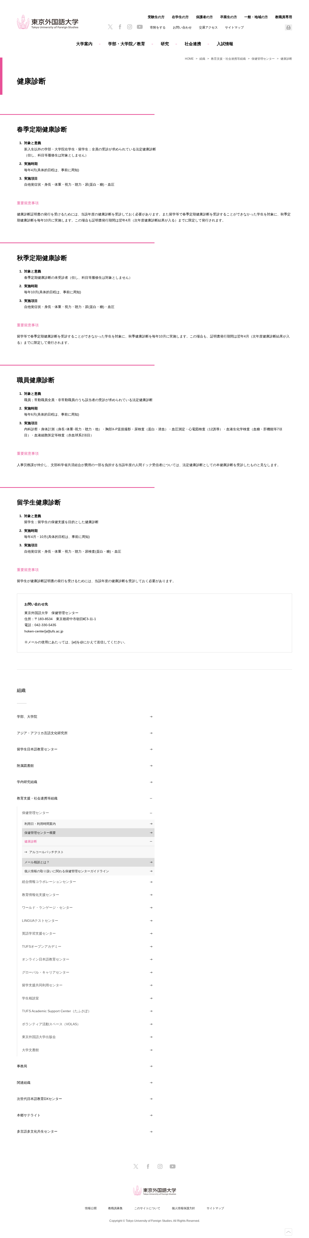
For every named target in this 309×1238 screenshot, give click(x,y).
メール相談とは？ (36, 862)
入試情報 (225, 44)
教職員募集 (115, 1208)
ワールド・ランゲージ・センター (47, 907)
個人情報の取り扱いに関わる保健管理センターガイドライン (66, 871)
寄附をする (158, 27)
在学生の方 (180, 17)
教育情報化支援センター (40, 895)
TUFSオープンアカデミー (41, 946)
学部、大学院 (27, 716)
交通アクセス (208, 27)
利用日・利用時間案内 (40, 824)
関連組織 (23, 1082)
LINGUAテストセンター (40, 921)
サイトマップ (234, 27)
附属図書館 (25, 766)
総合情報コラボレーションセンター (49, 882)
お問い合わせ (182, 27)
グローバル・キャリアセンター (45, 972)
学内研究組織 (27, 782)
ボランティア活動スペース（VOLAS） (51, 1024)
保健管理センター (263, 58)
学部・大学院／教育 (126, 44)
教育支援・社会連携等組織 (228, 58)
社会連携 (193, 44)
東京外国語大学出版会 (39, 1037)
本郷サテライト (29, 1115)
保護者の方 (204, 17)
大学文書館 (30, 1050)
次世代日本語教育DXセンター (39, 1099)
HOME (189, 58)
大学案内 (84, 44)
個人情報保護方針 (183, 1208)
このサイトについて (147, 1208)
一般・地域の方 (256, 17)
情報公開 (91, 1208)
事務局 (22, 1066)
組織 (202, 58)
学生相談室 (30, 998)
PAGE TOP (288, 1232)
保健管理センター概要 (40, 833)
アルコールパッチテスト (46, 852)
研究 (165, 44)
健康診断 (30, 841)
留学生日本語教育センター (37, 749)
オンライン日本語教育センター (45, 959)
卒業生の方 (228, 17)
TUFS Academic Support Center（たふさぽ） (56, 1011)
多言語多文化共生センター (37, 1131)
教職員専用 (283, 17)
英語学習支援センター (39, 933)
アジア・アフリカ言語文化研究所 (42, 733)
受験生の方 (156, 17)
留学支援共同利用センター (42, 985)
